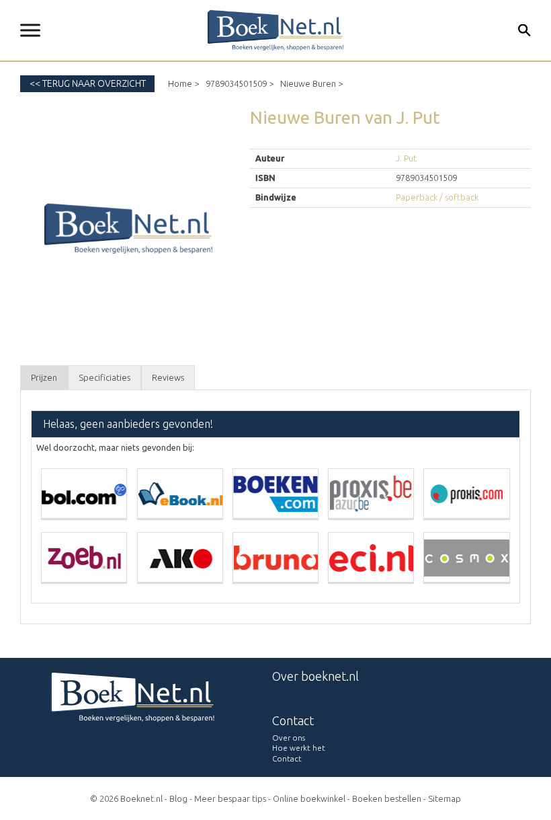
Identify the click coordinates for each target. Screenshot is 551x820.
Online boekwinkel (309, 798)
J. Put (406, 158)
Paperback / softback (437, 197)
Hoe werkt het (298, 747)
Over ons (288, 737)
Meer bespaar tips (230, 798)
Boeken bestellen (386, 798)
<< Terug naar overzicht (88, 83)
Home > (183, 83)
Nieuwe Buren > (311, 83)
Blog (178, 798)
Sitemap (444, 798)
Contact (287, 758)
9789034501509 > (239, 83)
